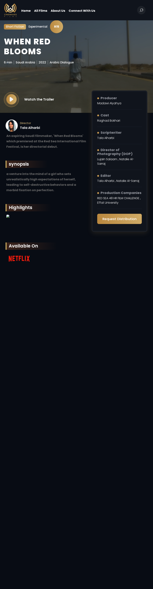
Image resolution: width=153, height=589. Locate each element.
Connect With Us (82, 11)
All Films (40, 11)
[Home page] (10, 10)
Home (26, 11)
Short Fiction (15, 27)
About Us (58, 11)
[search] (141, 10)
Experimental (38, 27)
